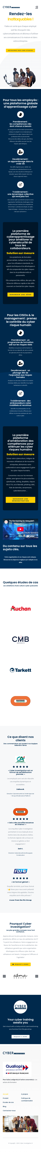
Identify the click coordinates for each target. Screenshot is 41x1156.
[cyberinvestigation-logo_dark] (11, 7)
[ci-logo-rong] (14, 1052)
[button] (4, 976)
